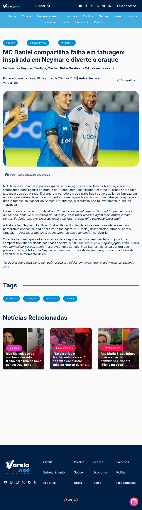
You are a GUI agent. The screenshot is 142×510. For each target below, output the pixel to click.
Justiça (132, 16)
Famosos (81, 22)
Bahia (65, 22)
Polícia (98, 22)
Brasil (117, 16)
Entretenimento (48, 16)
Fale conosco (126, 6)
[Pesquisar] (48, 6)
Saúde (103, 16)
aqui (6, 267)
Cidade (26, 16)
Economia (49, 22)
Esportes (71, 16)
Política (88, 16)
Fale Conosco (126, 483)
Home (12, 16)
